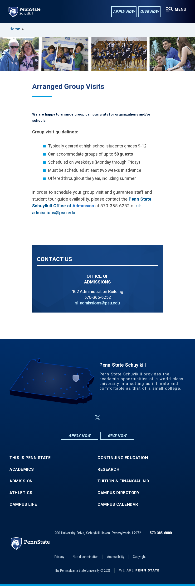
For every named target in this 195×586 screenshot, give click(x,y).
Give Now (149, 11)
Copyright (139, 557)
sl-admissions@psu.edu (97, 302)
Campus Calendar (118, 504)
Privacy (59, 557)
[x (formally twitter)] (97, 418)
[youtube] (109, 418)
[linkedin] (86, 418)
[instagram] (121, 418)
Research (108, 469)
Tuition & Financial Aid (123, 481)
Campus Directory (118, 492)
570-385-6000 (161, 533)
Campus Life (23, 504)
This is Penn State (30, 457)
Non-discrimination (85, 557)
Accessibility (115, 557)
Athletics (21, 492)
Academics (22, 469)
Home (15, 29)
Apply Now (124, 11)
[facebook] (73, 418)
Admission (21, 481)
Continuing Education (123, 457)
